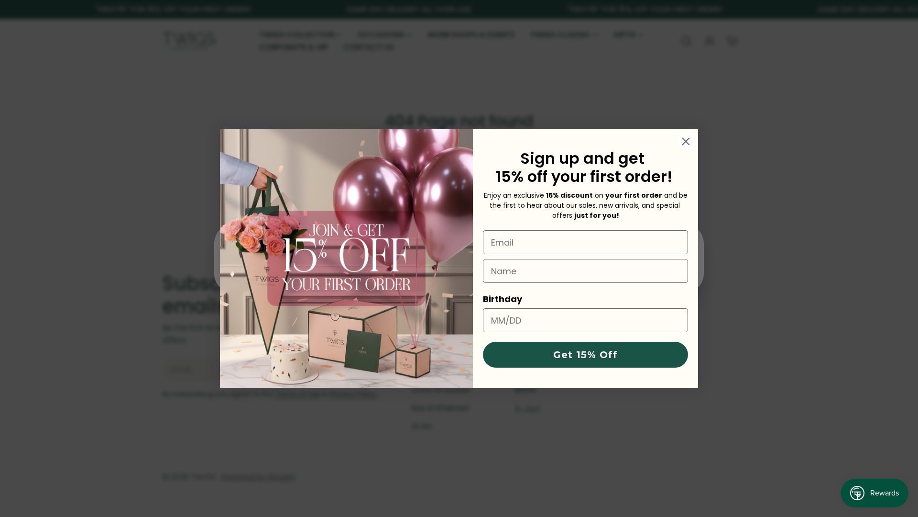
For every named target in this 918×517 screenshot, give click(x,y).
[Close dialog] (686, 141)
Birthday (502, 299)
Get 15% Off (585, 354)
